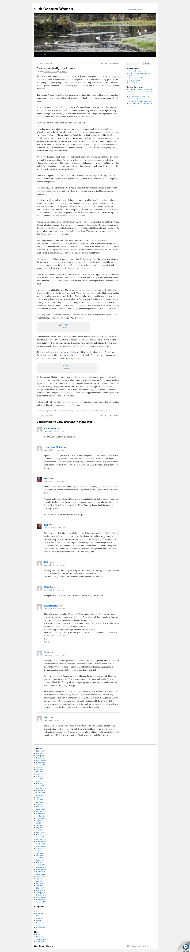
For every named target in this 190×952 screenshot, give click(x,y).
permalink (103, 411)
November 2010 (41, 841)
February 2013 (40, 783)
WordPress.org (40, 941)
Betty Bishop (133, 92)
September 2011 (41, 818)
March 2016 (40, 751)
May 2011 (39, 827)
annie (46, 717)
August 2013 (40, 776)
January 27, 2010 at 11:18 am (54, 655)
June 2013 (39, 779)
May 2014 (39, 772)
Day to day (39, 913)
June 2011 (39, 825)
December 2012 (41, 788)
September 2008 (41, 902)
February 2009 (40, 890)
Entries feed (40, 937)
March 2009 (40, 888)
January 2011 (40, 837)
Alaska (38, 909)
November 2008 (41, 897)
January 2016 (40, 755)
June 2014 (39, 769)
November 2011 (41, 814)
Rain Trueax (133, 103)
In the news (39, 916)
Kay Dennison (50, 428)
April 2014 (39, 774)
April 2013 (39, 781)
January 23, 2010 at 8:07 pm (54, 450)
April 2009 (39, 886)
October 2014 (40, 762)
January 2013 (40, 786)
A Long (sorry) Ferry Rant (110, 63)
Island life (57, 411)
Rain (46, 524)
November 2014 (41, 760)
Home (39, 54)
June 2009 (39, 881)
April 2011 (39, 830)
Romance (39, 923)
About (46, 54)
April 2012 (39, 804)
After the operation (135, 80)
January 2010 (40, 865)
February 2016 (40, 753)
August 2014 (40, 767)
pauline (47, 477)
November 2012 (41, 790)
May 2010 (39, 855)
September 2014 (41, 765)
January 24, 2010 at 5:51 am (54, 481)
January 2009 (40, 892)
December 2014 (41, 758)
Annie (131, 89)
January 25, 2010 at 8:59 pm (54, 590)
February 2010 (40, 862)
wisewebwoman (51, 605)
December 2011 (41, 811)
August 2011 (40, 821)
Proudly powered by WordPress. (140, 946)
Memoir (64, 411)
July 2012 (39, 797)
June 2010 (39, 853)
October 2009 (40, 872)
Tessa (46, 651)
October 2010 (40, 844)
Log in (38, 934)
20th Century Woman (53, 8)
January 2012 (40, 809)
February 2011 (40, 834)
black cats (79, 411)
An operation (133, 82)
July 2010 (39, 851)
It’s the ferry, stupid (44, 63)
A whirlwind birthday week (137, 71)
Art (37, 911)
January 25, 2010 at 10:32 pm (54, 608)
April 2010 (39, 858)
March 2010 (40, 860)
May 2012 (39, 802)
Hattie (46, 561)
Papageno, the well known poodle (139, 78)
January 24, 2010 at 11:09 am (54, 565)
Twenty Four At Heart (53, 446)
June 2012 (39, 800)
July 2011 (39, 823)
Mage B (47, 586)
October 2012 (40, 793)
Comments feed (41, 939)
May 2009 (39, 883)
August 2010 (40, 848)
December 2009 (41, 867)
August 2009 (40, 876)
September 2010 (41, 846)
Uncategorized (40, 927)
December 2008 (41, 895)
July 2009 (39, 879)
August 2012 (40, 795)
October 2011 (40, 816)
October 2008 (40, 899)
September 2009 (41, 874)
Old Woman (63, 71)
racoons (86, 411)
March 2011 (40, 832)
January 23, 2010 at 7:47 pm (54, 431)
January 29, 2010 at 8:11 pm (54, 720)
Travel (38, 925)
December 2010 (41, 839)
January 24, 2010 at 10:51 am (54, 528)
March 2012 (40, 807)
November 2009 (41, 869)
